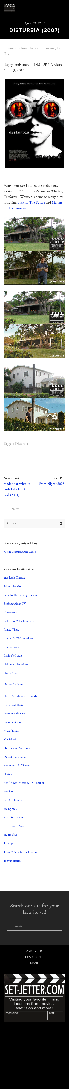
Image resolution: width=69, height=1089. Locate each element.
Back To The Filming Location (21, 595)
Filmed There (11, 630)
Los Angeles (52, 48)
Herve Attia (10, 673)
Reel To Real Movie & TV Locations (24, 783)
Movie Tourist (12, 731)
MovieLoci (10, 739)
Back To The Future (31, 202)
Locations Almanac (14, 714)
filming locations (30, 48)
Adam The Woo (13, 586)
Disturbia (21, 444)
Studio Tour (10, 835)
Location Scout (12, 722)
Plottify (8, 774)
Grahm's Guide (13, 656)
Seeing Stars (10, 809)
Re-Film (8, 791)
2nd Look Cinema (14, 578)
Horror (9, 54)
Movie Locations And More (20, 552)
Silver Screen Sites (14, 826)
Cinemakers (10, 612)
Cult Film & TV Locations (19, 621)
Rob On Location (14, 800)
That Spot (9, 843)
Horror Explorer (13, 685)
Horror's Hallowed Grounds (20, 696)
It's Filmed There (13, 705)
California (11, 48)
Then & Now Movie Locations (21, 852)
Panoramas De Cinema (17, 765)
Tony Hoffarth (12, 861)
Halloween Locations (16, 664)
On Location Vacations (17, 748)
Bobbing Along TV (15, 604)
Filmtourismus (12, 647)
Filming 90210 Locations (18, 638)
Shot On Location (14, 817)
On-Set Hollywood (15, 757)
